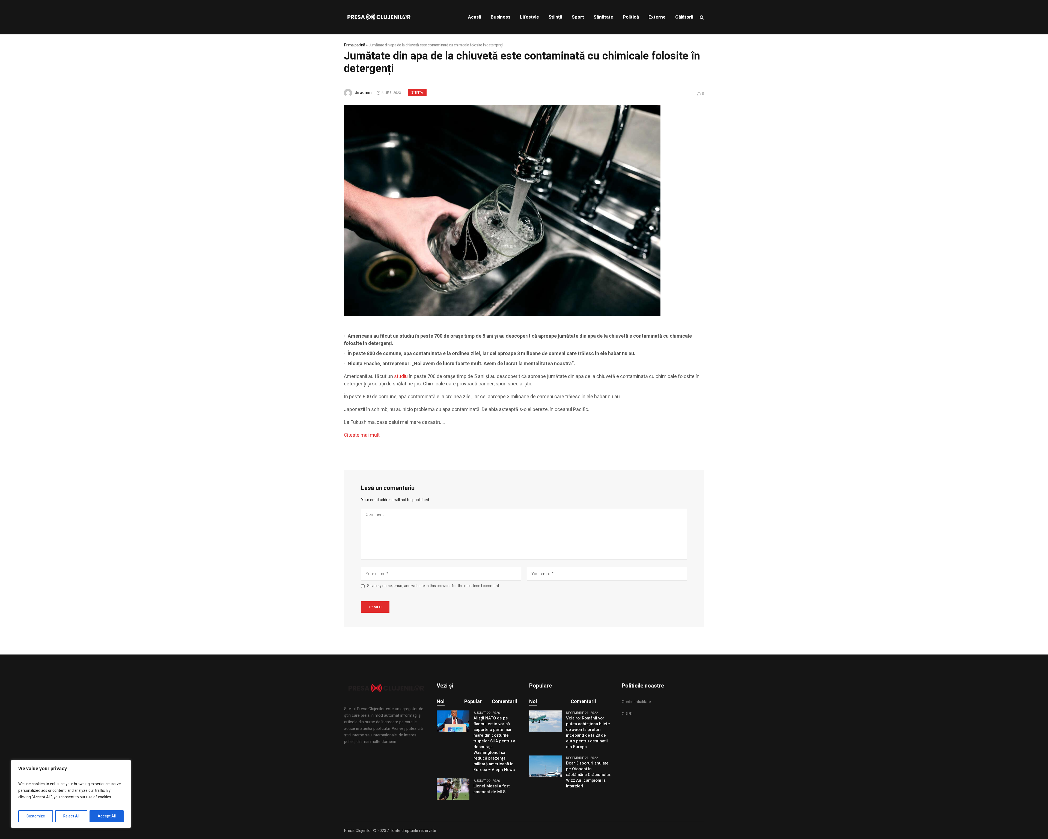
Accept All (107, 816)
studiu (401, 376)
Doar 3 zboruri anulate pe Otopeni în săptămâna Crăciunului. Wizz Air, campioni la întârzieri (588, 774)
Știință (417, 92)
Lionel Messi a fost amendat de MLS (492, 789)
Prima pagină (354, 45)
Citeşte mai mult (362, 435)
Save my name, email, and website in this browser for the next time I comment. (433, 586)
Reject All (71, 816)
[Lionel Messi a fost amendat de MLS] (453, 789)
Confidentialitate (636, 702)
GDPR (627, 714)
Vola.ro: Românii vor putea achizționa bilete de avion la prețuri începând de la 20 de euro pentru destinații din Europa (588, 732)
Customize (35, 816)
